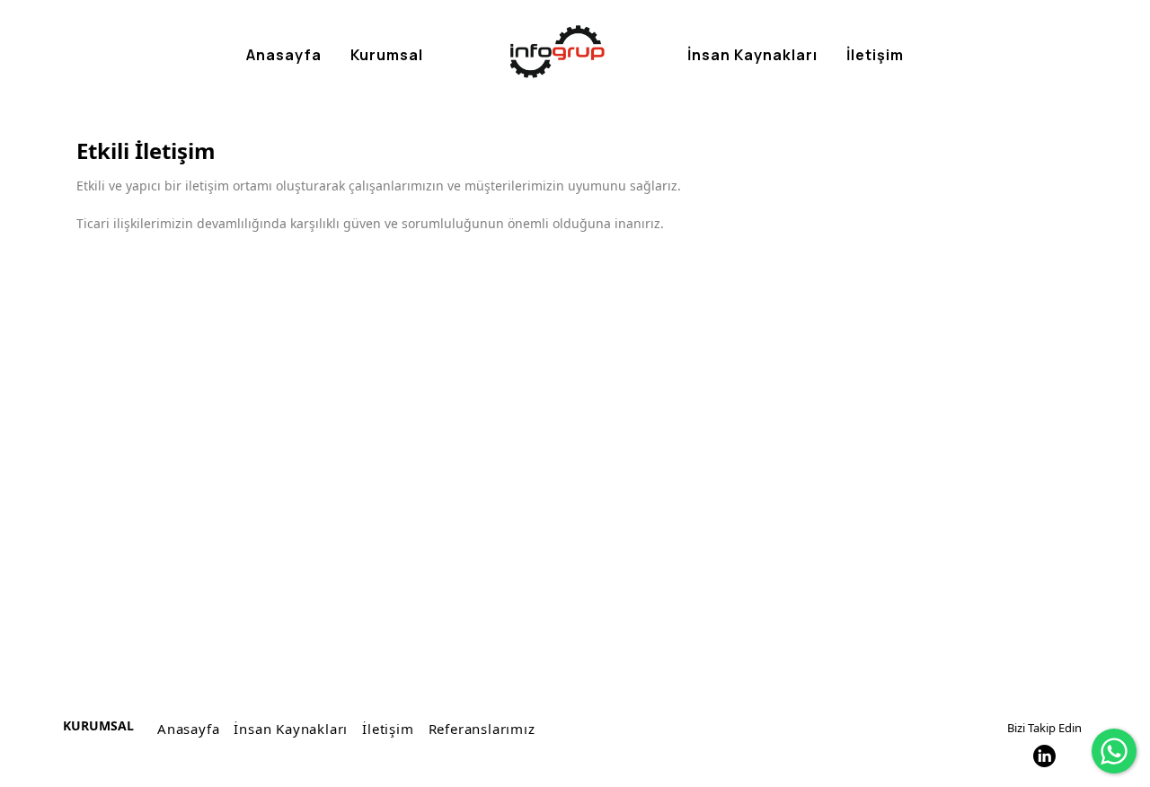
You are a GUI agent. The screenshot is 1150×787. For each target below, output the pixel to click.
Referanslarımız (482, 729)
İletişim (387, 729)
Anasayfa (188, 729)
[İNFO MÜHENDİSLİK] (558, 51)
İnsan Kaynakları (291, 729)
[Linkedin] (1044, 756)
